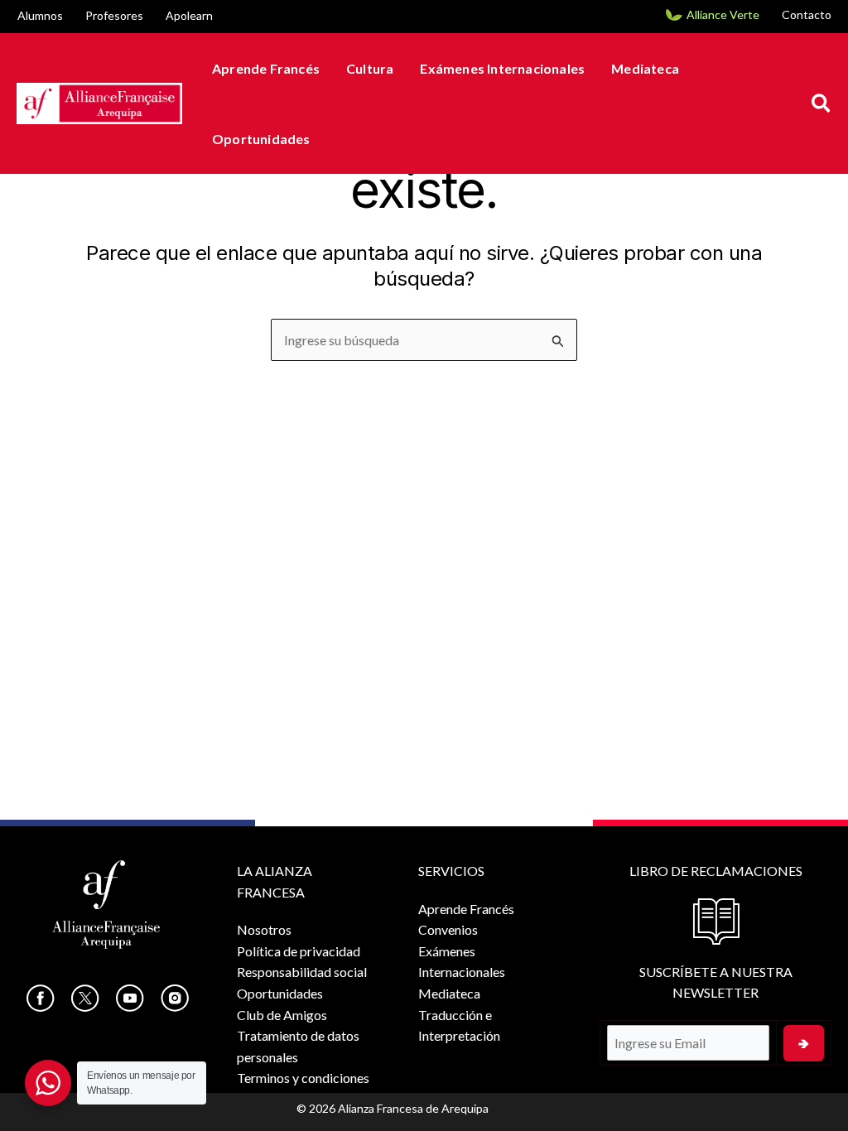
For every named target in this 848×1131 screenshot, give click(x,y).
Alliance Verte (723, 14)
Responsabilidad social (302, 971)
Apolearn (189, 15)
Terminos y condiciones (303, 1077)
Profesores (114, 15)
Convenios (448, 929)
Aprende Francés (266, 68)
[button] (822, 104)
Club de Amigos (282, 1015)
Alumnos (40, 15)
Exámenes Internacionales (502, 68)
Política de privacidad (298, 951)
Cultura (369, 68)
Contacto (806, 14)
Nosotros (264, 929)
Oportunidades (261, 139)
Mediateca (645, 68)
